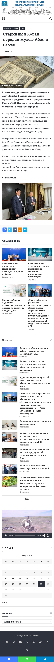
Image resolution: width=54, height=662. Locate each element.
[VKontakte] (15, 229)
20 (27, 584)
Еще (27, 499)
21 (34, 584)
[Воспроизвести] (5, 535)
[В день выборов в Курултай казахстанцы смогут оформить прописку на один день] (14, 290)
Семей (15, 28)
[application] (27, 524)
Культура (7, 28)
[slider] (25, 535)
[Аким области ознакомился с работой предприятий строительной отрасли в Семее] (9, 453)
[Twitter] (10, 229)
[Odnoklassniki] (20, 229)
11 (13, 578)
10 (6, 578)
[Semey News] (27, 11)
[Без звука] (43, 535)
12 (20, 578)
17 (6, 584)
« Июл (4, 602)
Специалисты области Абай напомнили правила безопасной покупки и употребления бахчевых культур (35, 483)
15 (41, 578)
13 (27, 578)
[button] (27, 524)
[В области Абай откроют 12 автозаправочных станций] (9, 469)
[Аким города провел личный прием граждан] (9, 425)
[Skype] (25, 229)
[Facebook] (4, 229)
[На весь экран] (48, 535)
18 (13, 584)
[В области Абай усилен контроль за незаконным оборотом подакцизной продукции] (40, 254)
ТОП (22, 28)
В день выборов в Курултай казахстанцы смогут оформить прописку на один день (13, 305)
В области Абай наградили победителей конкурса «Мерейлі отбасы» (12, 268)
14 (34, 578)
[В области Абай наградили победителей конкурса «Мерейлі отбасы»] (14, 254)
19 (20, 584)
